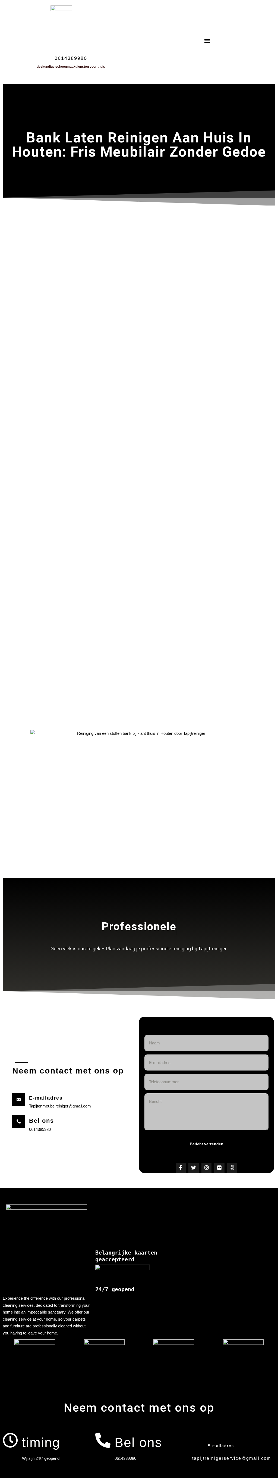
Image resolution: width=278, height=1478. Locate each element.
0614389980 (71, 58)
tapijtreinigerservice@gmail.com (231, 1458)
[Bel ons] (18, 1121)
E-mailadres (220, 1445)
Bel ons (41, 1120)
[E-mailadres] (195, 1440)
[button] (207, 40)
